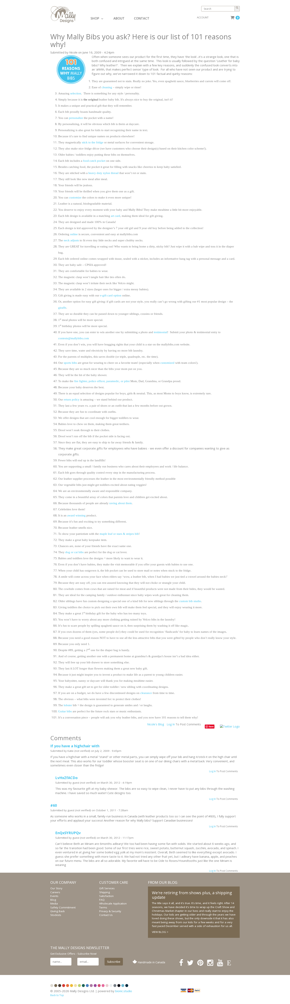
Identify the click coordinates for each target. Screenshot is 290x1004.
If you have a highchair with (74, 746)
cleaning (107, 87)
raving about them (120, 503)
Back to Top (57, 995)
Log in (171, 724)
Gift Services (107, 888)
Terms (103, 907)
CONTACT (141, 18)
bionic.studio (123, 991)
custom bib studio (190, 601)
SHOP (95, 18)
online (74, 234)
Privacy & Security (110, 911)
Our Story (56, 888)
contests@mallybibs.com (73, 338)
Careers (55, 892)
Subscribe (113, 962)
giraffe (62, 307)
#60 (53, 805)
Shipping (104, 892)
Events (54, 896)
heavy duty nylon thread (103, 173)
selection (75, 93)
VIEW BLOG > (160, 932)
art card (115, 215)
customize (75, 197)
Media (54, 903)
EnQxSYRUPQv (68, 832)
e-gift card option (110, 295)
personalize (76, 117)
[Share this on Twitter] (230, 726)
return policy (72, 399)
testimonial (160, 332)
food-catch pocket (94, 160)
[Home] (69, 14)
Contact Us (106, 915)
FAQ (102, 900)
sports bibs (70, 362)
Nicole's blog (155, 724)
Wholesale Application (113, 903)
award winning (76, 515)
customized (167, 362)
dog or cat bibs (74, 552)
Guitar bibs (65, 711)
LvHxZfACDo (66, 777)
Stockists (55, 915)
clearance (146, 693)
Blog (53, 900)
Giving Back (57, 911)
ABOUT (118, 18)
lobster (68, 705)
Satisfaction (106, 896)
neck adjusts (71, 240)
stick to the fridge (92, 142)
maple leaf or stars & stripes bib (119, 533)
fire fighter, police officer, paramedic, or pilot (102, 381)
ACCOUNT (203, 17)
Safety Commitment (63, 907)
